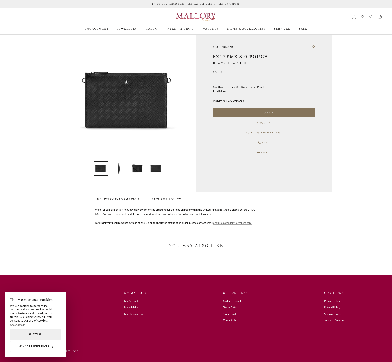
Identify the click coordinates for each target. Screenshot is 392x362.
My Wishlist (131, 307)
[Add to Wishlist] (313, 46)
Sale (303, 28)
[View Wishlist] (362, 16)
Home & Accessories (246, 28)
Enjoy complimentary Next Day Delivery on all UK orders (196, 4)
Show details (17, 324)
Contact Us (229, 320)
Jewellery (127, 28)
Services (282, 28)
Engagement (97, 28)
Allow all (35, 334)
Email (265, 152)
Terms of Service (334, 320)
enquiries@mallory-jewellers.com (232, 222)
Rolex (151, 28)
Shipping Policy (333, 314)
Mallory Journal (232, 301)
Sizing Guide (230, 314)
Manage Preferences (33, 346)
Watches (210, 28)
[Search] (371, 17)
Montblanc (224, 47)
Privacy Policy (332, 301)
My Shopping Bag (134, 314)
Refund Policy (332, 307)
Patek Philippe (180, 28)
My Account (131, 301)
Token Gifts (229, 307)
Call (265, 142)
